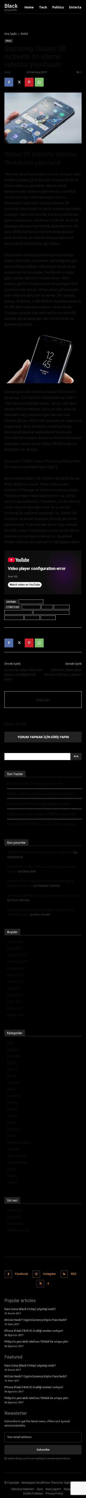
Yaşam (12, 1175)
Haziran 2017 (16, 968)
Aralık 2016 (15, 1008)
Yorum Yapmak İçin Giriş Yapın (43, 737)
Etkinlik (12, 1076)
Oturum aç (14, 1210)
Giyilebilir (13, 1082)
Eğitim (11, 1063)
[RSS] (64, 1274)
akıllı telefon (31, 607)
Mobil (24, 34)
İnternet (12, 1102)
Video (11, 1169)
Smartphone (14, 617)
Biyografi (13, 1049)
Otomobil (14, 1129)
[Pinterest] (29, 82)
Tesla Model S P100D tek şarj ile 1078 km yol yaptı (41, 824)
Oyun (11, 1136)
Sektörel (13, 1149)
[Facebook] (8, 82)
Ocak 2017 (14, 1001)
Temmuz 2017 (17, 962)
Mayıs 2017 (15, 975)
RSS (73, 1274)
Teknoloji (32, 617)
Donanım (13, 1056)
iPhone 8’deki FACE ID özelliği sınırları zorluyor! (39, 804)
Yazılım (12, 1182)
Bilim (10, 1043)
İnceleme (13, 1096)
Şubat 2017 (15, 995)
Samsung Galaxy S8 (18, 612)
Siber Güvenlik (17, 1155)
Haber (47, 607)
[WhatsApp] (39, 82)
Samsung (61, 607)
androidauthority (31, 601)
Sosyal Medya (17, 1162)
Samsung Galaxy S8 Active (51, 612)
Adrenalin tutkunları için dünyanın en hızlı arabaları (43, 895)
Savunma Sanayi (18, 1142)
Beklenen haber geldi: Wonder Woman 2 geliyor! (63, 672)
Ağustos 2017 (17, 955)
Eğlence (12, 1069)
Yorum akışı (15, 1223)
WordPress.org (17, 1230)
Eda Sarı (17, 72)
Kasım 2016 (15, 1015)
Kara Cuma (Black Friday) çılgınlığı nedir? (35, 783)
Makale (12, 1116)
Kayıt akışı (14, 1217)
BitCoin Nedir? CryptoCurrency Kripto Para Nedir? (41, 793)
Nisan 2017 (15, 981)
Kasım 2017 (15, 942)
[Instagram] (36, 1274)
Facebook (21, 1274)
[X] (19, 82)
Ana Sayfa (10, 34)
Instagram (49, 1274)
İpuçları (12, 1109)
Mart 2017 (14, 988)
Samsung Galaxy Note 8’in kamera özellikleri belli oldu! (23, 674)
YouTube (48, 617)
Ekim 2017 (14, 948)
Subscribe (43, 1450)
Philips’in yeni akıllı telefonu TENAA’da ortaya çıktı (41, 814)
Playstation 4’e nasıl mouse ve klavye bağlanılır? (40, 852)
